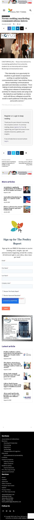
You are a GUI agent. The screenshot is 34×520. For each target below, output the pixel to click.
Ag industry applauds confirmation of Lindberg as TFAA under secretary (13, 188)
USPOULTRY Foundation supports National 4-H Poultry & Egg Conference (9, 164)
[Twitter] (13, 28)
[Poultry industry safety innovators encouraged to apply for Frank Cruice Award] (27, 354)
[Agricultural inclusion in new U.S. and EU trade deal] (26, 199)
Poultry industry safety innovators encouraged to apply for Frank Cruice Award (13, 354)
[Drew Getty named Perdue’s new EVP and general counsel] (27, 376)
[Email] (22, 28)
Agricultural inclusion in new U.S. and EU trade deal (12, 198)
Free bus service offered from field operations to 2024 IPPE (25, 163)
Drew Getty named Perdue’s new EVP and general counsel (12, 375)
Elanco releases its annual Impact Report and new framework (13, 208)
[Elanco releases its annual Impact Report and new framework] (26, 209)
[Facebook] (9, 28)
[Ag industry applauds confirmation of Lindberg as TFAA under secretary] (26, 189)
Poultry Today (5, 16)
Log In (6, 141)
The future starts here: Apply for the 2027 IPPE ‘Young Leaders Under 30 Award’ (13, 365)
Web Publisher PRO (23, 518)
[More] (26, 28)
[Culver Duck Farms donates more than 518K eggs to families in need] (27, 386)
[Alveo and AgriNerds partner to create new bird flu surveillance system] (27, 396)
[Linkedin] (17, 28)
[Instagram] (6, 511)
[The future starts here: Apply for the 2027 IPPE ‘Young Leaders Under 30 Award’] (27, 365)
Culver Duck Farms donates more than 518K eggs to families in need (12, 385)
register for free (19, 127)
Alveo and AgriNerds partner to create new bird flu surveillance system (11, 396)
